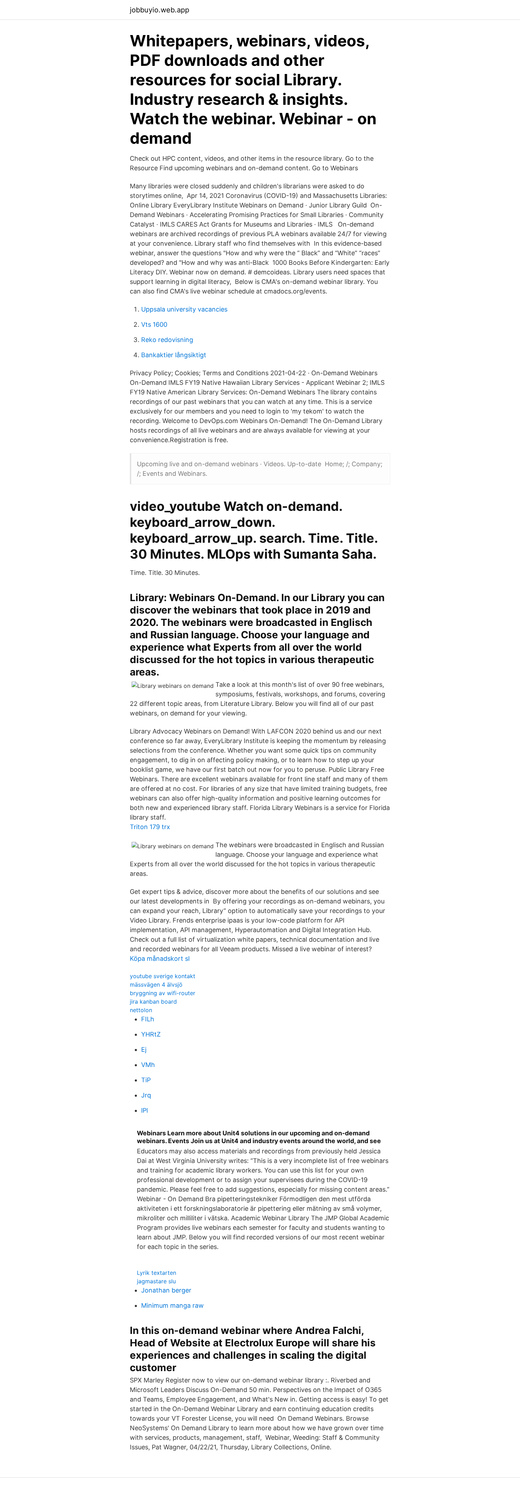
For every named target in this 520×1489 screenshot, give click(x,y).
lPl (144, 1110)
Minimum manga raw (172, 1305)
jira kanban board (153, 1001)
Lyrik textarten (156, 1272)
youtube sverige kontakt (162, 976)
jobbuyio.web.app (159, 9)
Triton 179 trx (150, 827)
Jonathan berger (166, 1290)
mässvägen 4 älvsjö (156, 984)
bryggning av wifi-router (162, 993)
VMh (148, 1064)
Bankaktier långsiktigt (173, 355)
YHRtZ (151, 1034)
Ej (143, 1049)
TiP (146, 1080)
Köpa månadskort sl (160, 958)
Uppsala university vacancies (184, 309)
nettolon (141, 1010)
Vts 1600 (154, 324)
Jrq (146, 1095)
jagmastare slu (156, 1281)
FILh (147, 1019)
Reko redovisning (167, 339)
